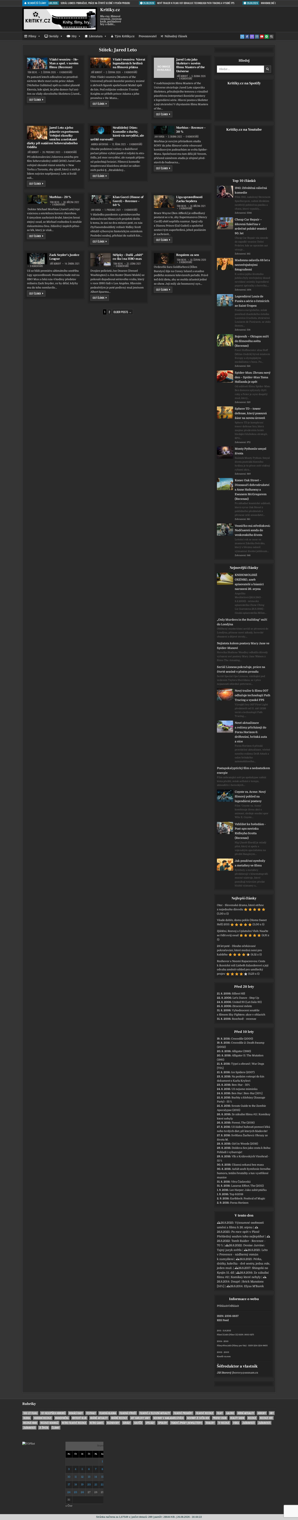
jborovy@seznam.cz (245, 1372)
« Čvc (68, 1505)
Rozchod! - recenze (244, 1018)
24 (68, 1492)
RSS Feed (223, 1320)
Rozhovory (113, 1423)
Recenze (252, 1418)
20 (89, 1484)
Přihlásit (222, 1305)
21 (95, 1484)
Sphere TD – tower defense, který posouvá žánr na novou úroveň (251, 413)
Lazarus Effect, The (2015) (247, 1185)
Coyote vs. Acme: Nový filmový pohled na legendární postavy (250, 796)
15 (102, 1476)
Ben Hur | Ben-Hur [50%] (247, 1093)
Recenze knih (30, 1423)
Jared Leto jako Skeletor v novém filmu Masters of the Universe (190, 65)
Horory (262, 1413)
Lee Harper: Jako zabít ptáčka (248, 1189)
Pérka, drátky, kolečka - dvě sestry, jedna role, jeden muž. (243, 1263)
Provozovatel (148, 36)
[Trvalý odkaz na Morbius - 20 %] (37, 199)
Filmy (32, 36)
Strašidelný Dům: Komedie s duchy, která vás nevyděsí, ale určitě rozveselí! (117, 133)
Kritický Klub (79, 1418)
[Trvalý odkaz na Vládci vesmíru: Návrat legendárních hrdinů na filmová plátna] (100, 63)
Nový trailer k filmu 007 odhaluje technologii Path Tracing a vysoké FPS (252, 695)
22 (102, 1484)
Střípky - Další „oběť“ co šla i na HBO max (128, 257)
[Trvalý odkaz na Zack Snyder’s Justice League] (37, 258)
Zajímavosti (248, 1423)
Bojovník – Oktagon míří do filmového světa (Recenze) (252, 341)
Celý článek (37, 99)
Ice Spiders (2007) (243, 1072)
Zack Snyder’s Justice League (64, 257)
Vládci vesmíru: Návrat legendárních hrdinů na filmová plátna (129, 63)
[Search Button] (271, 37)
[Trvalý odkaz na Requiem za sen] (164, 258)
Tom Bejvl (32, 72)
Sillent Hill (238, 993)
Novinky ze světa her (198, 1418)
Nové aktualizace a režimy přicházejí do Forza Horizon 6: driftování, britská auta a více (251, 732)
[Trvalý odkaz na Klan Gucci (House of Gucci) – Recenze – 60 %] (100, 199)
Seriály (54, 36)
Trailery (210, 1423)
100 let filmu (30, 1413)
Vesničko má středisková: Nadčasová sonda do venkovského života (252, 530)
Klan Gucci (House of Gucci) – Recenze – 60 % (128, 201)
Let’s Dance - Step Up (246, 997)
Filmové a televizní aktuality (155, 1413)
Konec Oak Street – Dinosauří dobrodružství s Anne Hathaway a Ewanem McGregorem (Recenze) (252, 489)
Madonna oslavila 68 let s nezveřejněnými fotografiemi (252, 265)
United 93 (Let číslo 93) (247, 1002)
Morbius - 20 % (60, 197)
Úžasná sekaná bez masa (248, 1164)
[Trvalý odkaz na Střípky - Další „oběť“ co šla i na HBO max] (100, 260)
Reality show (237, 1418)
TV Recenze (223, 1423)
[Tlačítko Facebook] (247, 37)
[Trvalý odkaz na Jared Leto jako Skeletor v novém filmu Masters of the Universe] (164, 68)
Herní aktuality (246, 1413)
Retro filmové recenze (74, 1423)
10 (69, 1476)
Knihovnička (62, 1418)
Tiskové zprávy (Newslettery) (186, 1423)
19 (82, 1484)
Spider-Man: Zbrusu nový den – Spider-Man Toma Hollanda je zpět (252, 377)
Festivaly (91, 1413)
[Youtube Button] (262, 37)
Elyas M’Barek (254, 1286)
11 (76, 1476)
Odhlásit (233, 1305)
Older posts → (123, 312)
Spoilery (162, 1423)
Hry (74, 36)
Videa (236, 1423)
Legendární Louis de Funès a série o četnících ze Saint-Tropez (252, 301)
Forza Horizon (239, 1202)
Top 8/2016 (236, 1194)
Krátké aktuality (99, 1418)
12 (82, 1476)
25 (75, 1492)
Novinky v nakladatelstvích (168, 1418)
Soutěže (138, 1423)
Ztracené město (242, 1006)
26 (82, 1492)
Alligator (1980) (241, 1051)
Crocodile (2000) (242, 1038)
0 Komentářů (65, 72)
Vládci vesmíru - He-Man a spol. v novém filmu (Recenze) (63, 63)
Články (55, 1428)
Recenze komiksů (49, 1423)
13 (89, 1476)
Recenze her (266, 1418)
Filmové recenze (204, 1413)
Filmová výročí (128, 1413)
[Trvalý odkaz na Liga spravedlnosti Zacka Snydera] (164, 201)
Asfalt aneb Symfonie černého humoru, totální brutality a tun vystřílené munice (243, 1173)
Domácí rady (76, 1413)
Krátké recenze (119, 1418)
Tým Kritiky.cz (125, 36)
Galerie (230, 1413)
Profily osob (220, 1418)
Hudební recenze (42, 1418)
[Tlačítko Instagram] (257, 37)
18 (75, 1484)
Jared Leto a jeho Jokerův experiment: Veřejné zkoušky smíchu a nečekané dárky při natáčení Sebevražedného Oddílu (53, 137)
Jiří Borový (96, 72)
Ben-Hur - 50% (241, 1084)
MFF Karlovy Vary (140, 1418)
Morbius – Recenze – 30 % (190, 130)
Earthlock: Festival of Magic (247, 1198)
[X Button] (242, 37)
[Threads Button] (252, 37)
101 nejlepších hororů (53, 1413)
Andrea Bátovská (99, 144)
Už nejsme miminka (244, 1089)
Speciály (150, 1423)
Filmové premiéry (183, 1413)
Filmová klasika (107, 1413)
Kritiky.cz (110, 10)
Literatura (96, 36)
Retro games (96, 1423)
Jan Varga (159, 136)
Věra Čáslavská (241, 1181)
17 (69, 1484)
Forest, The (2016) (243, 1122)
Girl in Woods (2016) (245, 1143)
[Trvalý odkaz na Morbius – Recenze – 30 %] (164, 130)
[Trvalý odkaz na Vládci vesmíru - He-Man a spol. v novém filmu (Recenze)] (37, 63)
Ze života (43, 1428)
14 (95, 1476)
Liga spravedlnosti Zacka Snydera (189, 199)
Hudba (26, 1418)
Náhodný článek (176, 36)
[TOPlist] (28, 1443)
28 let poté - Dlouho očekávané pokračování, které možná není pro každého (239, 950)
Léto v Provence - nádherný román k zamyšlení (242, 1254)
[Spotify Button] (267, 37)
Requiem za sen (187, 255)
